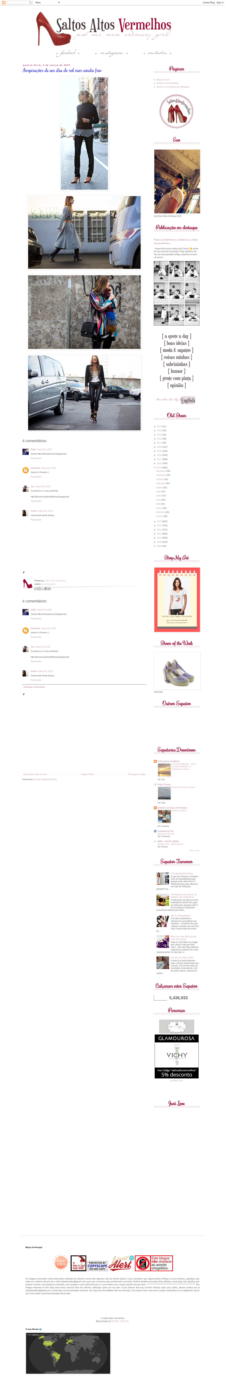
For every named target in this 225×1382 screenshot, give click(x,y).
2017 (159, 459)
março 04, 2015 (44, 449)
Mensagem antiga (137, 774)
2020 (159, 447)
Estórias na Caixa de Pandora (172, 808)
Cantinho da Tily (165, 831)
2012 (159, 529)
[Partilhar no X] (42, 588)
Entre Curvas (164, 784)
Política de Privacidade (167, 83)
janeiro (159, 516)
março (159, 508)
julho (159, 491)
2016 (159, 463)
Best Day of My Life (166, 834)
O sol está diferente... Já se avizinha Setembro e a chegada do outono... (184, 766)
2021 (159, 443)
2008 (159, 546)
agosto (159, 487)
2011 (159, 534)
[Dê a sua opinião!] (39, 588)
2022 (159, 439)
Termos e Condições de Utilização (172, 87)
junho (159, 495)
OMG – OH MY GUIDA (168, 841)
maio (159, 500)
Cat (32, 486)
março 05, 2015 (42, 486)
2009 (159, 542)
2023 (159, 435)
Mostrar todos (194, 850)
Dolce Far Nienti (179, 810)
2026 (159, 426)
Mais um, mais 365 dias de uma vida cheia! (183, 937)
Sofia (33, 449)
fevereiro (160, 512)
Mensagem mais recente (35, 774)
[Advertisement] (112, 1305)
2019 (159, 451)
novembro (161, 475)
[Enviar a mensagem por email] (36, 588)
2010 (159, 538)
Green (34, 511)
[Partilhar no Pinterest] (49, 588)
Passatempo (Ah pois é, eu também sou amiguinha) (184, 895)
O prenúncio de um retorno (183, 787)
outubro (160, 479)
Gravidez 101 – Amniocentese (170, 844)
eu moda (45, 584)
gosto (53, 584)
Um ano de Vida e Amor (182, 957)
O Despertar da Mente (168, 761)
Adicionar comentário (34, 687)
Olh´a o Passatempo (180, 915)
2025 (159, 430)
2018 (159, 455)
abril (158, 504)
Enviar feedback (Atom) (45, 779)
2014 (159, 521)
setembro (161, 483)
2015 (159, 467)
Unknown (35, 468)
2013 (159, 525)
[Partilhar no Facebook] (46, 588)
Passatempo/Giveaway (182, 873)
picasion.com (176, 1080)
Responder (36, 458)
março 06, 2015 (45, 511)
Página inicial (87, 774)
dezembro (161, 471)
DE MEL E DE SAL (120, 1321)
